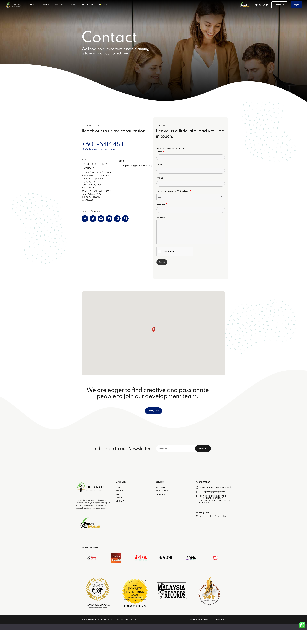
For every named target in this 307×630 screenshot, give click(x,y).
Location (161, 204)
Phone (160, 177)
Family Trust (160, 494)
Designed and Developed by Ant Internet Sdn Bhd (207, 619)
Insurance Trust (162, 490)
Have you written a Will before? (173, 190)
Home (32, 5)
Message (161, 217)
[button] (153, 330)
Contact (119, 497)
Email (160, 164)
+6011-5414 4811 (102, 144)
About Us (45, 5)
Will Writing (160, 487)
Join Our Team (87, 5)
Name (160, 151)
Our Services (60, 5)
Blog (73, 5)
